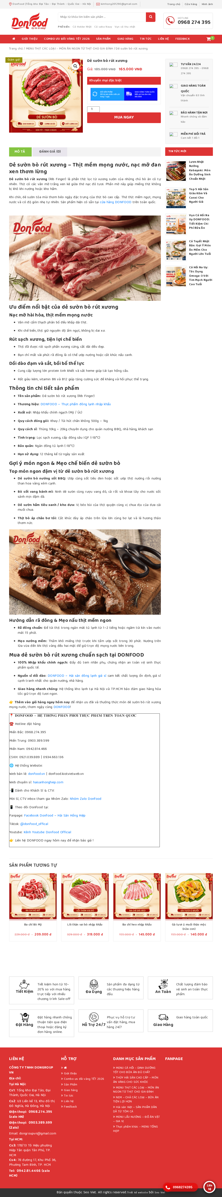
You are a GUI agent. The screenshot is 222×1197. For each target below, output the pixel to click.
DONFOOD (62, 707)
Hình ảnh (207, 4)
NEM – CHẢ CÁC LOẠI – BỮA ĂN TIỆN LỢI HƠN (135, 1100)
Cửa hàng (191, 4)
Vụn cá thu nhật (125, 27)
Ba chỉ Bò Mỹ (33, 924)
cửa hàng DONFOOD (115, 202)
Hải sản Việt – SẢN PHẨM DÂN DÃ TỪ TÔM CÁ (135, 1109)
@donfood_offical (34, 824)
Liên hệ (163, 39)
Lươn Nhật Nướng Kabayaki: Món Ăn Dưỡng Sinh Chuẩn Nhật (200, 170)
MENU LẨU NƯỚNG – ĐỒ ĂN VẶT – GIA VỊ (136, 1119)
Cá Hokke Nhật (82, 27)
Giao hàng (125, 39)
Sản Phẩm (103, 39)
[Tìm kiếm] (150, 17)
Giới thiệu (30, 39)
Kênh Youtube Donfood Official (46, 833)
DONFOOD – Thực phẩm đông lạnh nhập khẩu (76, 405)
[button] (75, 66)
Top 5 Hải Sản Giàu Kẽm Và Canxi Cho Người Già (198, 196)
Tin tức (146, 39)
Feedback (182, 39)
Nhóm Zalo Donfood (85, 799)
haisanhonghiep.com (48, 783)
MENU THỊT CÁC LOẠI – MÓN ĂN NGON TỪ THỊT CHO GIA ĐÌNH (136, 1090)
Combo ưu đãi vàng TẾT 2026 (67, 39)
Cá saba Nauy (103, 27)
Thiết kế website (137, 1192)
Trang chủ (173, 4)
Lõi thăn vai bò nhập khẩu (85, 924)
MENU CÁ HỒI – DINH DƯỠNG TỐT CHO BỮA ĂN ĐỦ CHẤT (134, 1070)
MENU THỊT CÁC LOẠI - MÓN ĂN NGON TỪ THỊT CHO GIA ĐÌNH (69, 49)
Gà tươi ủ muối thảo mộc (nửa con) (189, 927)
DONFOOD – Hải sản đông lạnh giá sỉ (77, 676)
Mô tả (20, 152)
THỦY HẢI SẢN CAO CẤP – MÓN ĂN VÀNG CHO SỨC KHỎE (135, 1080)
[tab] (20, 151)
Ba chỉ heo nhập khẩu (137, 924)
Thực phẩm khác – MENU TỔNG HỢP (135, 1129)
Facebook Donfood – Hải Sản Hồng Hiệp (54, 816)
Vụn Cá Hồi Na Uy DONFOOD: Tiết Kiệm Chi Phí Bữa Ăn (199, 222)
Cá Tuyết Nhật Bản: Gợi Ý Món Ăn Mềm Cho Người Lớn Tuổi (200, 248)
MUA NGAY (124, 117)
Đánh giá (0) (50, 152)
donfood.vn (36, 774)
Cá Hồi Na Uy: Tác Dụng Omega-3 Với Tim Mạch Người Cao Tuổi (200, 276)
